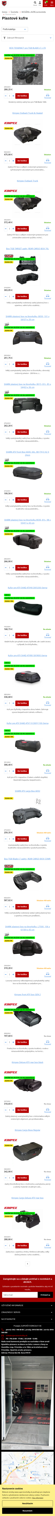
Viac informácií (37, 1498)
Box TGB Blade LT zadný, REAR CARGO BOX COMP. (27, 858)
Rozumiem (27, 1510)
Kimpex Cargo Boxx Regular (27, 1130)
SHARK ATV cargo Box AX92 (27, 791)
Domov (4, 12)
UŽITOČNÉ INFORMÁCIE (12, 1305)
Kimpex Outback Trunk (27, 180)
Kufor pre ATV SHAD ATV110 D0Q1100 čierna (27, 723)
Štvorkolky (14, 12)
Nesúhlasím (27, 1503)
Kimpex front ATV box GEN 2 (27, 994)
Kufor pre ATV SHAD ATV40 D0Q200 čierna (27, 587)
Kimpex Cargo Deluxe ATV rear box (27, 1197)
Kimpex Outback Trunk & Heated (27, 113)
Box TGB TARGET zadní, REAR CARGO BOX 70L (27, 248)
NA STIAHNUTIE (8, 1319)
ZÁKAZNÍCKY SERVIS (10, 1312)
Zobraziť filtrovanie (15, 37)
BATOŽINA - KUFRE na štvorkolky (34, 12)
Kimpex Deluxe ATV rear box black (27, 1062)
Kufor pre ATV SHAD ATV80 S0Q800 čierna (27, 655)
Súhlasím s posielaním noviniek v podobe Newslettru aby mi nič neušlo (27, 1288)
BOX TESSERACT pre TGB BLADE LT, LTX (27, 48)
